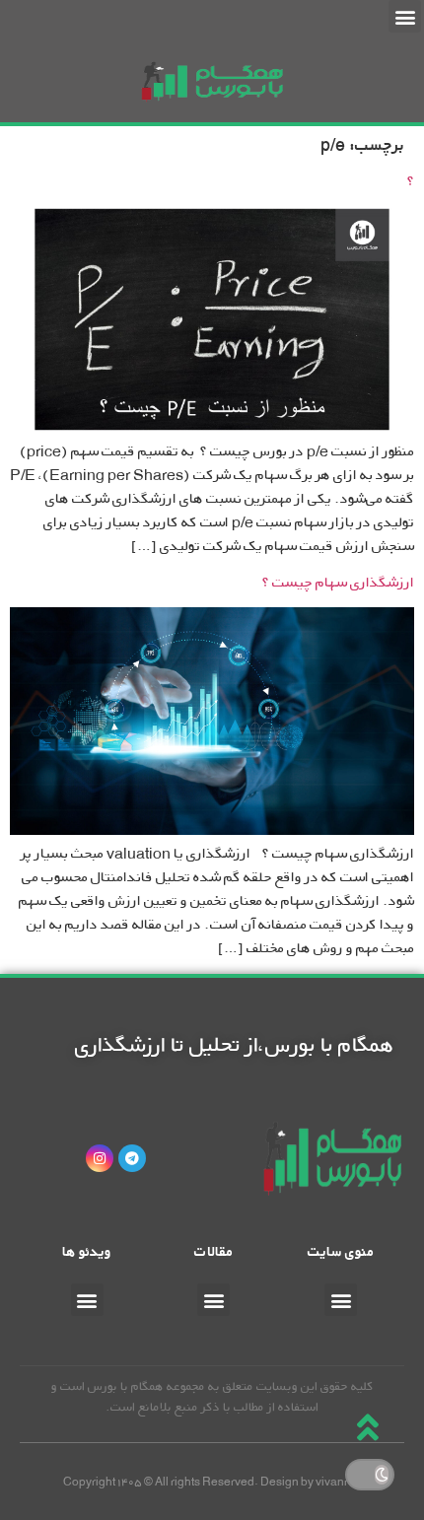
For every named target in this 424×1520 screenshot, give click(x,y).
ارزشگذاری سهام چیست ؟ (338, 582)
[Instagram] (99, 1158)
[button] (405, 16)
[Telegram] (132, 1158)
